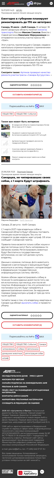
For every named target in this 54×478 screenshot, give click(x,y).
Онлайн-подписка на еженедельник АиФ (24, 383)
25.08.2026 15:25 (8, 172)
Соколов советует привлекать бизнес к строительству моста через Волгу (27, 150)
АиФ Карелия (26, 220)
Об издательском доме (15, 376)
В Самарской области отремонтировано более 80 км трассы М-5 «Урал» (30, 126)
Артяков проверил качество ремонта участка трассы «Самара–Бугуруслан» (25, 73)
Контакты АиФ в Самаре (15, 396)
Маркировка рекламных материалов (22, 399)
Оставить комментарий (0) (27, 95)
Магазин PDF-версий (13, 379)
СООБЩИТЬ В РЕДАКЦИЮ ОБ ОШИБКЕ (21, 403)
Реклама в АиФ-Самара (14, 386)
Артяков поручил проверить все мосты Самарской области (27, 142)
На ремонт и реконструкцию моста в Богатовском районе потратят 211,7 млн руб (29, 134)
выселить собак (30, 303)
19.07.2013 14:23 (7, 10)
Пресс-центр (36, 376)
